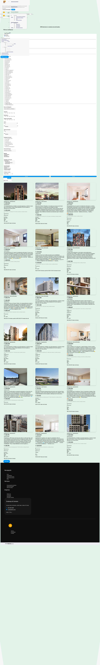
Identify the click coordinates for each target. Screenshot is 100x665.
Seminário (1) (7, 99)
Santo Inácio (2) (8, 96)
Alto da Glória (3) (8, 58)
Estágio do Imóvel (7, 137)
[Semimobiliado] (6, 154)
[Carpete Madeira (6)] (9, 162)
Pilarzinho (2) (7, 87)
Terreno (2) (7, 145)
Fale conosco (5, 56)
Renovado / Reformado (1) (9, 146)
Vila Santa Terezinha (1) (9, 104)
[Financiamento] (7, 166)
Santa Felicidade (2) (8, 94)
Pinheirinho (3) (7, 88)
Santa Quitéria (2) (8, 95)
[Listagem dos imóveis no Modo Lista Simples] (6, 179)
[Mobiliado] (6, 155)
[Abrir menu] (2, 37)
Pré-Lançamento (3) (8, 143)
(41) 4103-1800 (11, 507)
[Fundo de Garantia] (7, 168)
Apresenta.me (6, 543)
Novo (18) (7, 140)
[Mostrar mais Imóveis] (6, 461)
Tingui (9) (7, 101)
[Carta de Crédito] (7, 169)
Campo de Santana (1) (9, 72)
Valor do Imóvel (7, 129)
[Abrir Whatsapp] (50, 2)
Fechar (73, 176)
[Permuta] (7, 167)
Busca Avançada (7, 177)
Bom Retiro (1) (7, 66)
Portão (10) (7, 89)
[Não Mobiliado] (6, 156)
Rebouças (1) (7, 92)
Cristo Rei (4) (7, 78)
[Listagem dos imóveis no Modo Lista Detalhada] (5, 179)
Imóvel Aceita (7, 165)
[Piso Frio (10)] (9, 163)
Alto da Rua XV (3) (8, 59)
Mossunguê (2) (7, 84)
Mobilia (5, 153)
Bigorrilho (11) (7, 64)
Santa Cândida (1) (8, 93)
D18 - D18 (4, 2)
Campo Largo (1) (8, 103)
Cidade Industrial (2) (8, 77)
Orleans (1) (7, 86)
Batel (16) (6, 63)
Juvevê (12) (7, 81)
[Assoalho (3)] (9, 161)
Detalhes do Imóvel (8, 159)
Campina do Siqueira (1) (9, 70)
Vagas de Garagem (8, 118)
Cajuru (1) (6, 69)
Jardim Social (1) (8, 80)
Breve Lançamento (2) (9, 144)
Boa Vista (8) (7, 65)
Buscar (26, 176)
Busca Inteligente (7, 107)
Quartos (5, 111)
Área (5, 121)
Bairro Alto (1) (7, 62)
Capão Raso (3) (8, 73)
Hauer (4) (6, 79)
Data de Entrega (7, 148)
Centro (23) (7, 74)
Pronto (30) (7, 139)
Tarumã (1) (7, 100)
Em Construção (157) (8, 138)
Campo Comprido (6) (8, 71)
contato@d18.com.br (12, 509)
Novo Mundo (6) (8, 85)
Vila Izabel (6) (7, 102)
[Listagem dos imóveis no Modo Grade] (4, 179)
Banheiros (6, 115)
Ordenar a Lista (7, 172)
